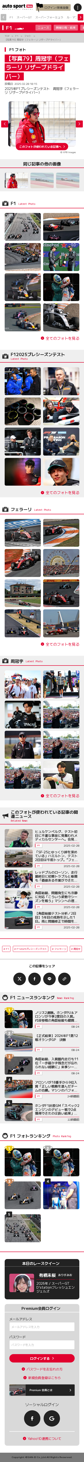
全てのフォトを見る (62, 338)
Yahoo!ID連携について (44, 1439)
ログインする (40, 1358)
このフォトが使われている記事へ (40, 146)
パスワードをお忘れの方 (45, 1369)
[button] (79, 123)
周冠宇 (77, 949)
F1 (11, 17)
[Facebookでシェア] (34, 979)
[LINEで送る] (49, 979)
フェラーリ (60, 949)
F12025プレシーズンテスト (32, 949)
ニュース (43, 27)
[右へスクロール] (80, 17)
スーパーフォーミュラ (49, 17)
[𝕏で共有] (19, 979)
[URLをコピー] (64, 979)
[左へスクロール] (3, 17)
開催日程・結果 (66, 27)
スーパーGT (24, 17)
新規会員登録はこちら (44, 1378)
